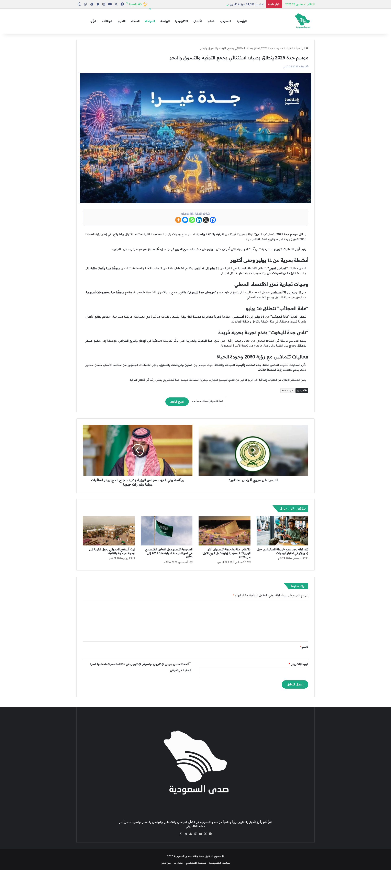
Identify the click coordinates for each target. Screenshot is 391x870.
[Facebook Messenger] (185, 220)
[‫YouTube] (200, 834)
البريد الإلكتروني (298, 664)
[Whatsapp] (192, 220)
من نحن (166, 862)
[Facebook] (213, 220)
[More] (178, 220)
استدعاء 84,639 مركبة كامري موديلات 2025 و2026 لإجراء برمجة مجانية (222, 4)
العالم (211, 21)
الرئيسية (242, 21)
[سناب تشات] (190, 834)
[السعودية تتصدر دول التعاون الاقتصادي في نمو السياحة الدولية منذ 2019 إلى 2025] (167, 531)
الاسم (304, 646)
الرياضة (165, 21)
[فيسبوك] (210, 834)
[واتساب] (180, 834)
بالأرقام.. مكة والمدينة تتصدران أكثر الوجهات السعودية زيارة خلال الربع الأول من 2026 (226, 553)
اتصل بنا (178, 862)
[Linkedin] (199, 220)
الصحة (135, 21)
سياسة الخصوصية (219, 862)
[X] (206, 220)
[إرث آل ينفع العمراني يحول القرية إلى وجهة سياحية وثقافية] (109, 531)
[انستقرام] (195, 834)
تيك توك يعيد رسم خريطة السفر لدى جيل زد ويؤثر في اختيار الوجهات (282, 551)
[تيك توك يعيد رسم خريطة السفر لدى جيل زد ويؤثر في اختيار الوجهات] (283, 531)
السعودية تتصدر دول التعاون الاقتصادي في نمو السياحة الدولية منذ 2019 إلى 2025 (168, 553)
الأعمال (197, 21)
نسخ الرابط (177, 401)
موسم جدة (287, 390)
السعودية (225, 21)
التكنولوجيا (181, 21)
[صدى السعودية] (302, 21)
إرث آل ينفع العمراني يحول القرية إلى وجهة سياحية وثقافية (112, 551)
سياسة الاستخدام (196, 862)
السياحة (150, 21)
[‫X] (205, 834)
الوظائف (107, 21)
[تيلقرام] (185, 834)
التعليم (121, 21)
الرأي (93, 21)
